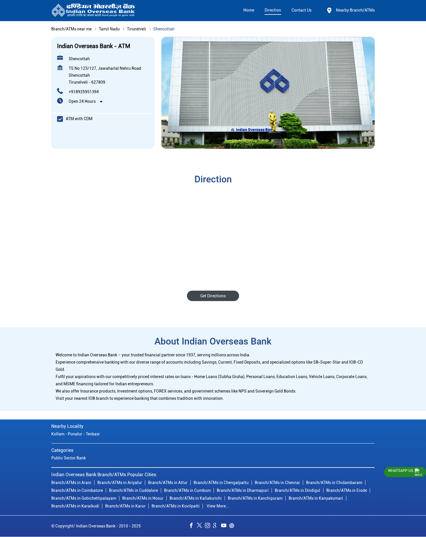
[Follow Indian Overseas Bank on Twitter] (201, 526)
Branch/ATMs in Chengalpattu (221, 482)
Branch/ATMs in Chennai (277, 482)
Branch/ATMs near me (71, 29)
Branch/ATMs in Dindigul (297, 490)
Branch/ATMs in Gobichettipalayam (83, 498)
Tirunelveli (136, 29)
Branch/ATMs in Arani (71, 482)
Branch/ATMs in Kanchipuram (255, 498)
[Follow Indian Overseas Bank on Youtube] (225, 526)
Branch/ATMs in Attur (167, 482)
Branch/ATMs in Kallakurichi (196, 498)
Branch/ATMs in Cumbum (187, 490)
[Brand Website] (233, 526)
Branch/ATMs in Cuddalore (133, 490)
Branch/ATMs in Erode (346, 490)
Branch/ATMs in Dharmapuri (243, 490)
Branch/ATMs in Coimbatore (77, 490)
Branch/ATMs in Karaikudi (75, 506)
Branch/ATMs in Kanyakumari (316, 498)
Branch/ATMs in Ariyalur (119, 482)
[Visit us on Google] (217, 526)
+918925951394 (84, 91)
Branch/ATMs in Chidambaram (334, 482)
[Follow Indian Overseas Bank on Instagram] (209, 526)
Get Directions (213, 296)
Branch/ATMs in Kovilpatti (176, 506)
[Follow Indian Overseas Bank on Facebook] (193, 526)
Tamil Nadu (109, 29)
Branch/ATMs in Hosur (142, 498)
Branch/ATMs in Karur (125, 506)
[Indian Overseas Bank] (93, 11)
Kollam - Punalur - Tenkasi (75, 434)
